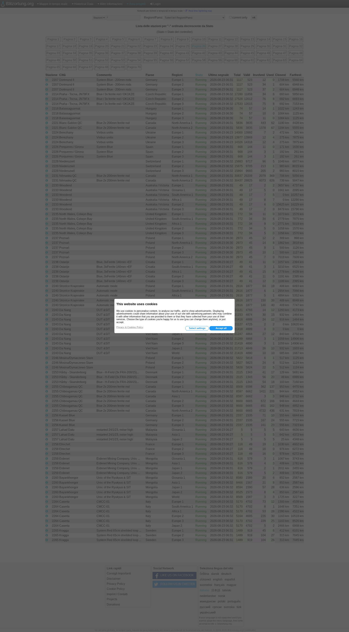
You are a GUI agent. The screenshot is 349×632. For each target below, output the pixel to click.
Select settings (197, 328)
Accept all (221, 328)
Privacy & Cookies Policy (129, 327)
